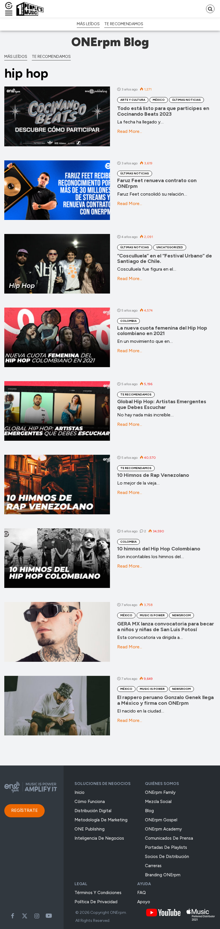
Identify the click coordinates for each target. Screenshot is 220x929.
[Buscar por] (210, 9)
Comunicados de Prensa (169, 838)
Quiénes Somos (162, 783)
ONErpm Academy (163, 829)
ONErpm (118, 912)
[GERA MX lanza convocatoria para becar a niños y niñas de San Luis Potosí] (57, 632)
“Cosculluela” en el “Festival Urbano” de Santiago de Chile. (164, 259)
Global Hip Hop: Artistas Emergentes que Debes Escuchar (161, 404)
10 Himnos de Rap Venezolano (153, 475)
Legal (80, 883)
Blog (149, 810)
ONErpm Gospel (161, 819)
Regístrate (24, 810)
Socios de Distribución (167, 856)
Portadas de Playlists (166, 847)
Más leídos (88, 23)
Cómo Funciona (89, 801)
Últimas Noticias (186, 100)
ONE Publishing (89, 829)
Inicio (79, 792)
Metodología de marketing (100, 819)
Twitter (24, 916)
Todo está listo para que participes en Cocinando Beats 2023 (163, 111)
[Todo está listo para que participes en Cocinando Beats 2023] (57, 116)
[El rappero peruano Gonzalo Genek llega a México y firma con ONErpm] (57, 705)
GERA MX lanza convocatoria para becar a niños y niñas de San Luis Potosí (165, 627)
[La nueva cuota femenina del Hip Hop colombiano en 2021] (57, 337)
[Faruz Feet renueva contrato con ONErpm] (57, 190)
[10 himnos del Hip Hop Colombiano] (57, 558)
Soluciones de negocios (102, 783)
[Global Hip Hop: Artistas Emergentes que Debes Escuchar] (57, 411)
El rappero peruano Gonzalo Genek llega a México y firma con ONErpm (165, 700)
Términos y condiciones (97, 892)
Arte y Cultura (132, 100)
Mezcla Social (158, 801)
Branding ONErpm (162, 874)
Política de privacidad (95, 901)
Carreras (153, 865)
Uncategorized (169, 247)
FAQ (141, 892)
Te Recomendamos (123, 23)
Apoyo (143, 901)
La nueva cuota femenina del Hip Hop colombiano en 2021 (162, 331)
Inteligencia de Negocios (99, 838)
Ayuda (144, 883)
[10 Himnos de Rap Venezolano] (57, 484)
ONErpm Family (160, 792)
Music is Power (152, 615)
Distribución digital (92, 810)
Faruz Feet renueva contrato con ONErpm (157, 183)
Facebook (12, 916)
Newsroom (181, 615)
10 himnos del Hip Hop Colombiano (158, 549)
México (159, 100)
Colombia (128, 321)
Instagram (36, 916)
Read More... (129, 131)
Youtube (48, 916)
